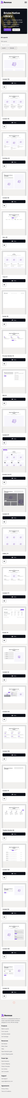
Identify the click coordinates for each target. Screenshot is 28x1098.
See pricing (7, 29)
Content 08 (6, 198)
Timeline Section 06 (8, 830)
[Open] (26, 2)
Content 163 (6, 869)
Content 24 (6, 988)
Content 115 (6, 119)
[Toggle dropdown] (6, 48)
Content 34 (6, 672)
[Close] (19, 3)
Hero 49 (5, 237)
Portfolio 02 (6, 158)
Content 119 (6, 79)
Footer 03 (5, 632)
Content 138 (6, 751)
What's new (16, 29)
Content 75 (6, 790)
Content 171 (6, 593)
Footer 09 (5, 316)
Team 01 (5, 277)
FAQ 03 (5, 395)
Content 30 (6, 514)
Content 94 (6, 909)
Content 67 (6, 435)
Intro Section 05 (7, 1067)
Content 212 (6, 711)
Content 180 (6, 949)
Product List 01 (7, 474)
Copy (14, 83)
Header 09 (6, 1028)
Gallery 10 (5, 553)
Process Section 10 (8, 356)
